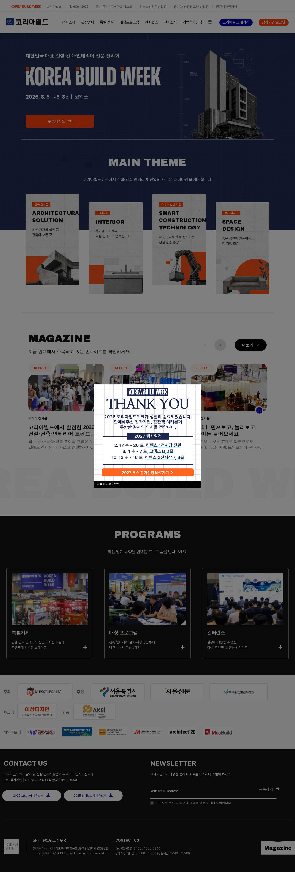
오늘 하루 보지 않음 (108, 483)
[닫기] (195, 389)
